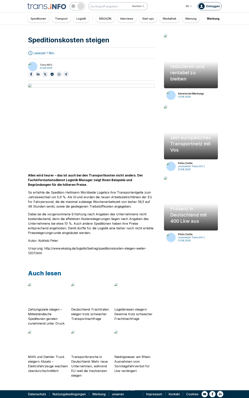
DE (187, 6)
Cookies (192, 394)
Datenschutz (37, 394)
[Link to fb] (212, 394)
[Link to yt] (205, 394)
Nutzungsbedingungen (69, 394)
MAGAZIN (105, 18)
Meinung (190, 18)
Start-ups (148, 18)
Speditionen (38, 18)
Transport (61, 18)
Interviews (126, 18)
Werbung (213, 18)
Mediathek (169, 18)
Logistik (81, 18)
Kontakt (174, 394)
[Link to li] (220, 394)
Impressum (154, 394)
